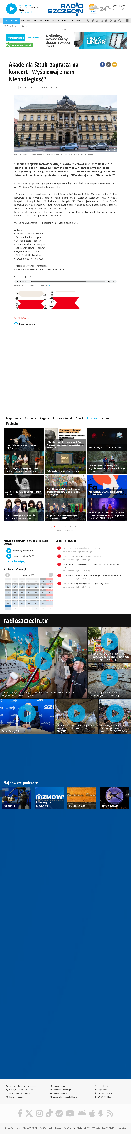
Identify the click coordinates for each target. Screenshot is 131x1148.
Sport (79, 418)
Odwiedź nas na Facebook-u (93, 21)
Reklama (77, 20)
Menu (127, 21)
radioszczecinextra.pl (62, 1089)
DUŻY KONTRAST (105, 1097)
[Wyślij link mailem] (114, 64)
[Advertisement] (65, 349)
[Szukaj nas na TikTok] (49, 1110)
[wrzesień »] (49, 575)
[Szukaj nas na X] (29, 1110)
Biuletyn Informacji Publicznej (65, 1097)
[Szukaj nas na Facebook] (20, 1110)
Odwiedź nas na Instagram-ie (102, 21)
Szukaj (119, 21)
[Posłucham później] (48, 285)
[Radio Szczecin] (65, 8)
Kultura (24, 26)
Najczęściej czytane (66, 540)
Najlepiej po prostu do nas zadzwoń (88, 21)
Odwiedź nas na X (97, 21)
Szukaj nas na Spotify (110, 21)
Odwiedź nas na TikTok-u (106, 21)
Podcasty (26, 20)
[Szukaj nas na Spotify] (59, 1110)
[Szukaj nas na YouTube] (70, 1110)
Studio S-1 (64, 20)
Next (128, 793)
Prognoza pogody (16, 1097)
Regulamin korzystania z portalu (68, 1127)
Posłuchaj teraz (104, 1086)
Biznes (105, 418)
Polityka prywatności (91, 1127)
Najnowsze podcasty (21, 783)
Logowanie (102, 1089)
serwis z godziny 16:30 (23, 550)
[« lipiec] (9, 575)
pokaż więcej (18, 561)
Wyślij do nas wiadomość (115, 21)
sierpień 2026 (29, 575)
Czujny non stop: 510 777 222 (21, 1089)
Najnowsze (13, 418)
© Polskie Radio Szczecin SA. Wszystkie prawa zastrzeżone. (29, 1127)
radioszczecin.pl (60, 1086)
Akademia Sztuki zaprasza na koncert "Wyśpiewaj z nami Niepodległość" (43, 71)
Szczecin (30, 418)
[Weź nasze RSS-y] (110, 1110)
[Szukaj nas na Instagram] (39, 1110)
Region (44, 418)
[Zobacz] (65, 40)
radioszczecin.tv (26, 620)
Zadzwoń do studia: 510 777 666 (22, 1086)
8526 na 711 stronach (65, 530)
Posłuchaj (12, 423)
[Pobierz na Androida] (82, 1110)
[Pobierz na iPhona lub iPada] (92, 1110)
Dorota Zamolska (48, 87)
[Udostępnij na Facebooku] (102, 64)
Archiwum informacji (15, 569)
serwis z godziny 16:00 (23, 556)
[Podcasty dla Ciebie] (100, 1110)
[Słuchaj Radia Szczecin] (11, 8)
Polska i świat (62, 418)
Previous (2, 793)
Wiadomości (11, 20)
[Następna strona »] (79, 527)
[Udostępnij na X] (108, 64)
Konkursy (50, 20)
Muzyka (38, 20)
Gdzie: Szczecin (22, 317)
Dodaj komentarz (28, 324)
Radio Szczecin (13, 26)
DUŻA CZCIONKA (104, 1093)
